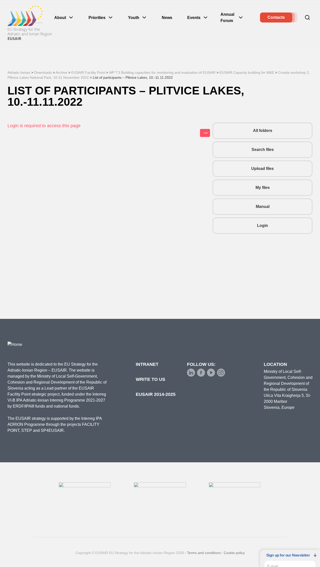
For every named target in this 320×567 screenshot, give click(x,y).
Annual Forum (227, 17)
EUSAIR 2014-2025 (156, 394)
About (60, 17)
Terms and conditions (204, 553)
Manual (263, 206)
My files (263, 187)
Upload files (262, 168)
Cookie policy (234, 553)
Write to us (150, 379)
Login (262, 225)
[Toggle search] (307, 17)
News (167, 17)
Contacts (276, 17)
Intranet (147, 364)
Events (193, 17)
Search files (263, 149)
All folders (262, 130)
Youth (133, 17)
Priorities (97, 17)
